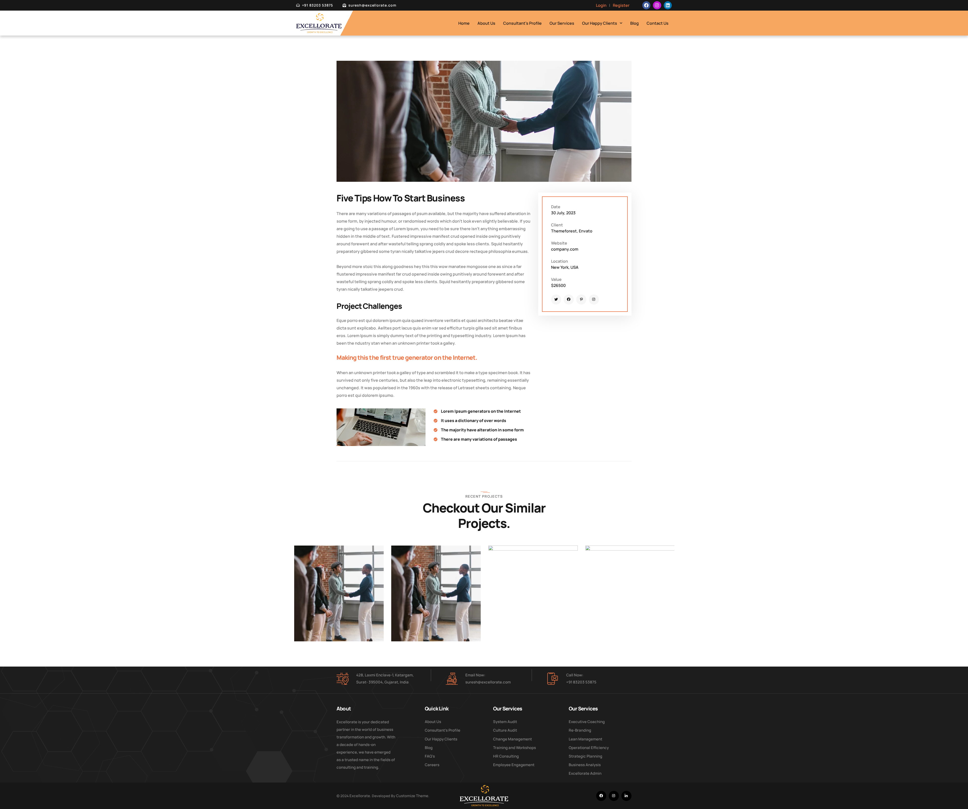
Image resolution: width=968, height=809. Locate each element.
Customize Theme (412, 795)
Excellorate (359, 795)
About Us (486, 23)
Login (601, 5)
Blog (634, 23)
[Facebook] (646, 5)
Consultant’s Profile (522, 23)
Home (464, 23)
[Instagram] (657, 5)
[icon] (556, 299)
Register (621, 5)
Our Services (562, 23)
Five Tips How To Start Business (323, 625)
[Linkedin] (668, 5)
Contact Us (658, 23)
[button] (341, 588)
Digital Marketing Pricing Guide (518, 625)
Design (307, 613)
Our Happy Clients (599, 23)
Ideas (323, 613)
